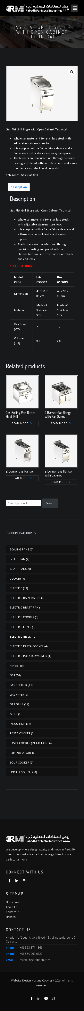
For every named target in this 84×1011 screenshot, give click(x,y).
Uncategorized (21, 772)
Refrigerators (20, 752)
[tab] (19, 187)
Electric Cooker (22, 617)
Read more (20, 423)
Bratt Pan (17, 559)
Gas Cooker (18, 685)
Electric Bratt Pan (24, 607)
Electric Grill (20, 636)
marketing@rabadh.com (35, 960)
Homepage (13, 902)
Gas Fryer (17, 694)
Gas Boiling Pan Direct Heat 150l (20, 414)
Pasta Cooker (20, 733)
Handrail (11, 917)
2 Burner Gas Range (19, 471)
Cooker (15, 578)
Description (19, 187)
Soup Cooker (19, 762)
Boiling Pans (19, 549)
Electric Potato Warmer (28, 656)
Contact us (13, 912)
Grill (13, 714)
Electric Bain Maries (25, 598)
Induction (17, 724)
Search (50, 503)
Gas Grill (32, 175)
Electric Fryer (20, 627)
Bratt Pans (18, 569)
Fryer (14, 666)
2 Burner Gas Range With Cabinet (58, 473)
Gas (23, 175)
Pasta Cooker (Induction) (29, 743)
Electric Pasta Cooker (27, 646)
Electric (16, 588)
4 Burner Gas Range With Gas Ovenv (58, 414)
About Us (12, 907)
